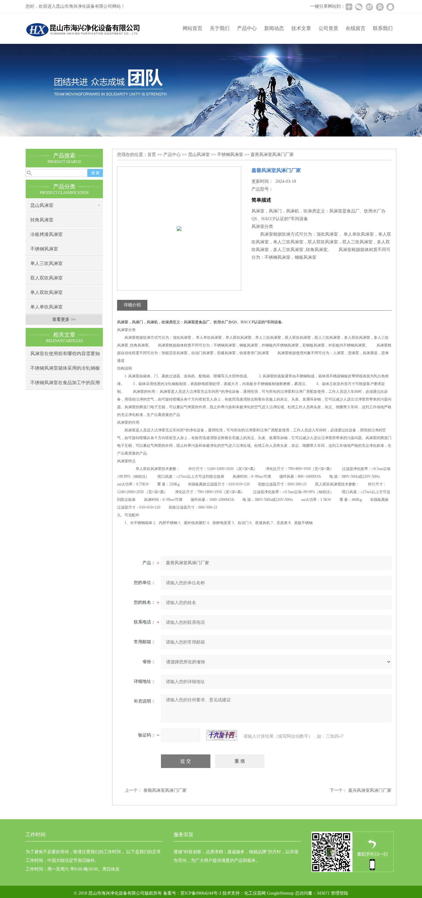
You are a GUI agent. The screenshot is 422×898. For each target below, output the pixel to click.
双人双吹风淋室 (46, 277)
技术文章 (301, 28)
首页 (151, 154)
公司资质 (328, 28)
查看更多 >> (64, 319)
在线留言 (355, 28)
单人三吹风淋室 (46, 263)
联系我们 (383, 28)
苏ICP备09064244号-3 (200, 893)
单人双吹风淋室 (46, 292)
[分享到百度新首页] (379, 7)
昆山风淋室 (41, 205)
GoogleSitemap (280, 893)
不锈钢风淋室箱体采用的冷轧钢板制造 (65, 370)
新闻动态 (274, 28)
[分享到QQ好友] (390, 7)
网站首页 (192, 28)
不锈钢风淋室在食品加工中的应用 (65, 382)
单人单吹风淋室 (46, 306)
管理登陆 (339, 893)
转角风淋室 (41, 219)
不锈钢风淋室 (44, 248)
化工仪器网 (255, 893)
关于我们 (220, 28)
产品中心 (247, 28)
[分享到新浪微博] (369, 7)
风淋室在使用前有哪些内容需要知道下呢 (65, 356)
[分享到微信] (358, 7)
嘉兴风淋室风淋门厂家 (369, 790)
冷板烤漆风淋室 (46, 234)
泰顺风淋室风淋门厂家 (165, 790)
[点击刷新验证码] (221, 735)
